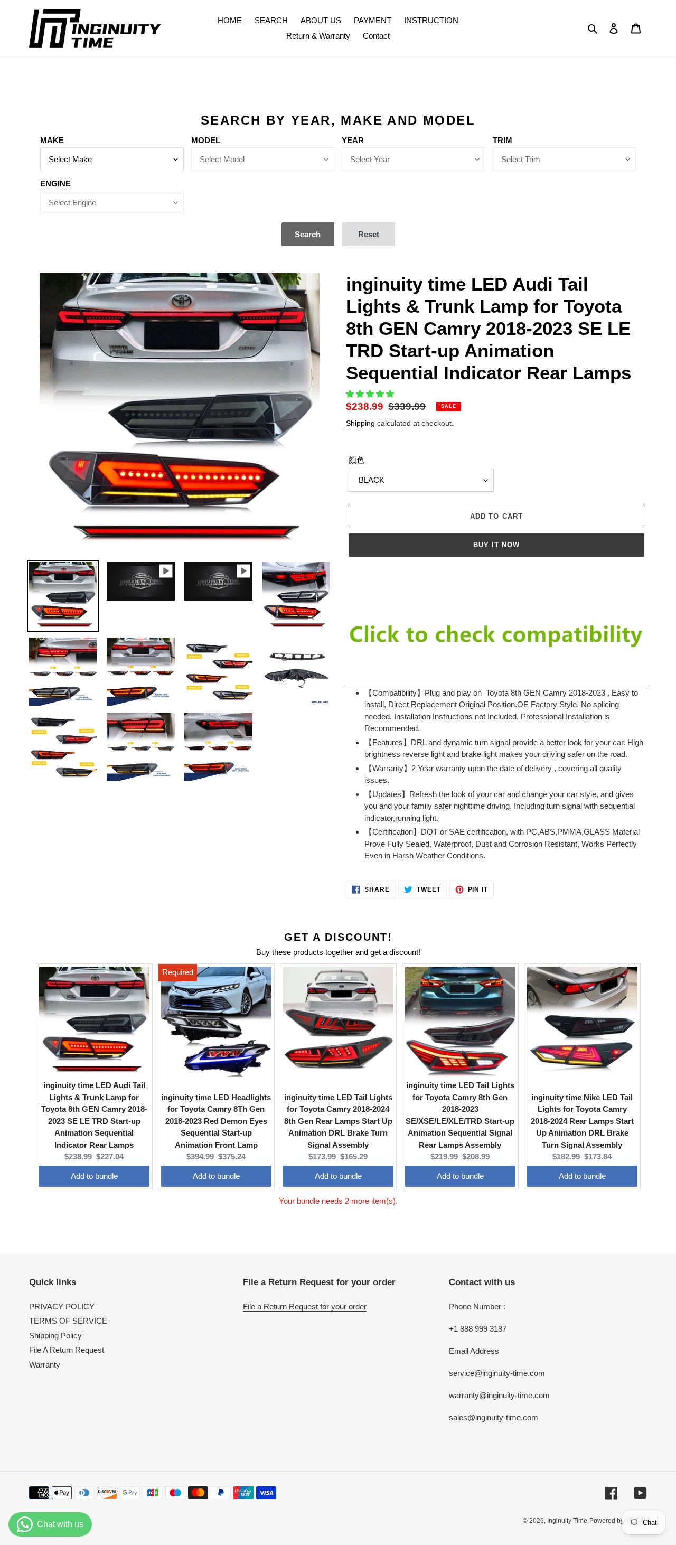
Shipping (360, 423)
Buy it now (496, 545)
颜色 (356, 459)
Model (205, 140)
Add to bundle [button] (94, 1176)
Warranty (44, 1364)
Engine (55, 183)
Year (353, 140)
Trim (502, 140)
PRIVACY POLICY (62, 1306)
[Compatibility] (496, 681)
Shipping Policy (55, 1335)
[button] (371, 393)
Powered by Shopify (618, 1520)
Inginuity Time (567, 1520)
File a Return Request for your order (305, 1306)
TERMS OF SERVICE (68, 1320)
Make (52, 140)
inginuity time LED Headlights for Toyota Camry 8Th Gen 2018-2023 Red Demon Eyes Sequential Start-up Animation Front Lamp (216, 1121)
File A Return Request (66, 1349)
